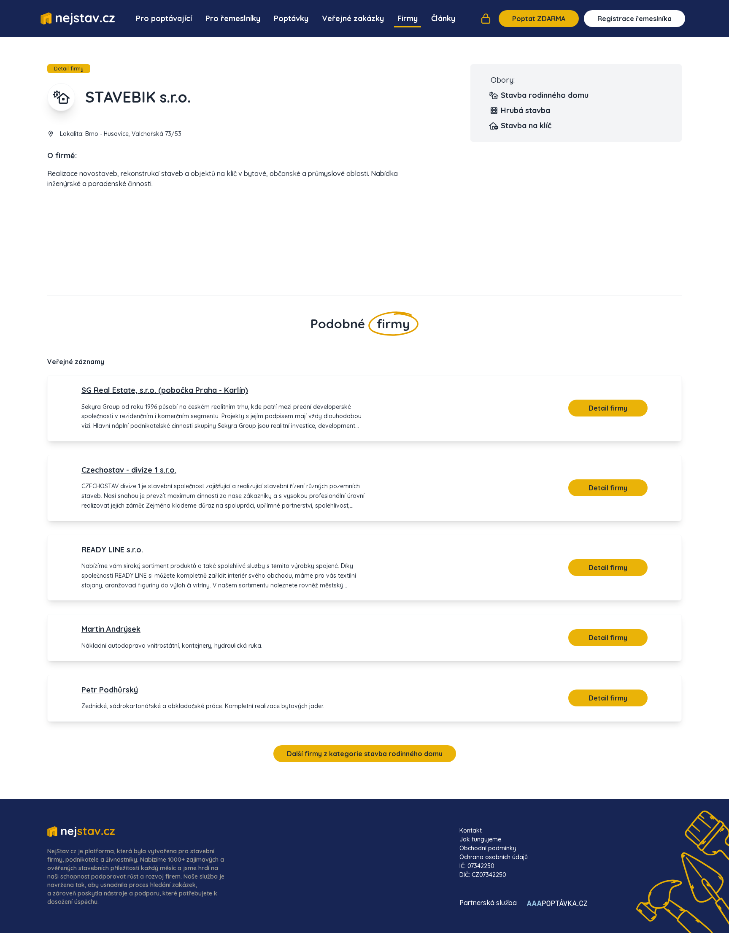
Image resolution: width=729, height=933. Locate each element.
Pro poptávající (164, 18)
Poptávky (291, 18)
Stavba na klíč (526, 125)
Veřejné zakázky (353, 18)
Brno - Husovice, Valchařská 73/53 (133, 134)
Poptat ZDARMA (538, 18)
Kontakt (470, 830)
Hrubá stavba (525, 110)
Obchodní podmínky (487, 848)
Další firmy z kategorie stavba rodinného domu (365, 753)
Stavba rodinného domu (545, 95)
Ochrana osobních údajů (493, 857)
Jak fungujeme (480, 839)
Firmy (407, 18)
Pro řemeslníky (232, 18)
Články (443, 18)
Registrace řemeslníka (634, 18)
